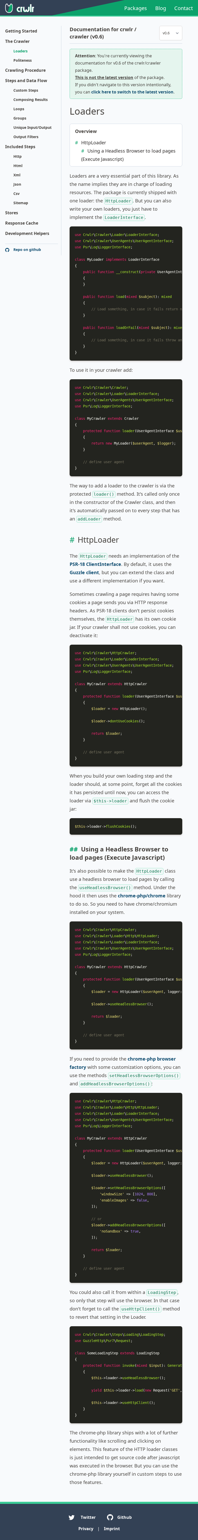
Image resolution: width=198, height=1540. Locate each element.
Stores (11, 213)
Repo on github (26, 249)
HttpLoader (93, 142)
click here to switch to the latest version (132, 92)
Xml (16, 174)
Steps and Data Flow (26, 80)
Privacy (85, 1528)
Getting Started (21, 31)
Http (17, 156)
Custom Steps (25, 90)
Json (17, 184)
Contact (183, 8)
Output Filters (25, 136)
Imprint (112, 1528)
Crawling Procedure (25, 70)
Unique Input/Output (32, 127)
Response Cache (21, 223)
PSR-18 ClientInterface (95, 564)
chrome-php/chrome (142, 896)
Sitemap (20, 202)
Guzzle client (84, 572)
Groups (19, 118)
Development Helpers (27, 233)
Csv (16, 193)
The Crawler (17, 41)
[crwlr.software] (19, 8)
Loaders (20, 51)
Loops (18, 108)
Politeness (22, 60)
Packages (135, 8)
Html (17, 165)
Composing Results (30, 99)
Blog (160, 8)
